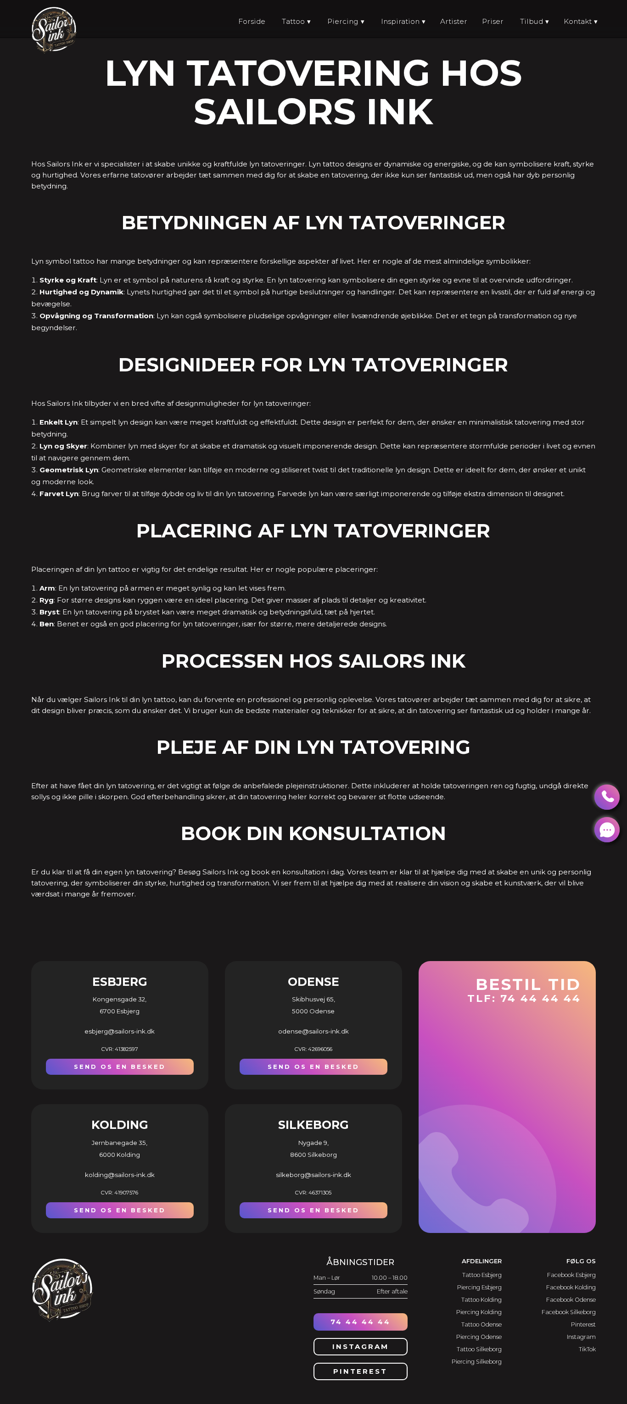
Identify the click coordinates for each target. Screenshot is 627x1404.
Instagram (360, 1347)
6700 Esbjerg (120, 1011)
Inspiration (400, 21)
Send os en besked (120, 1066)
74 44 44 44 (360, 1322)
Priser (493, 21)
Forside (251, 21)
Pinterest (360, 1371)
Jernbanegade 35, (119, 1142)
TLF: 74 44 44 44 (524, 989)
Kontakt (578, 21)
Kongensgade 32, (119, 999)
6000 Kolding (119, 1154)
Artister (453, 21)
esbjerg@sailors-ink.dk (119, 1031)
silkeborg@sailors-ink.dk (313, 1174)
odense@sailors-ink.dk (313, 1031)
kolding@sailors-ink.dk (120, 1174)
